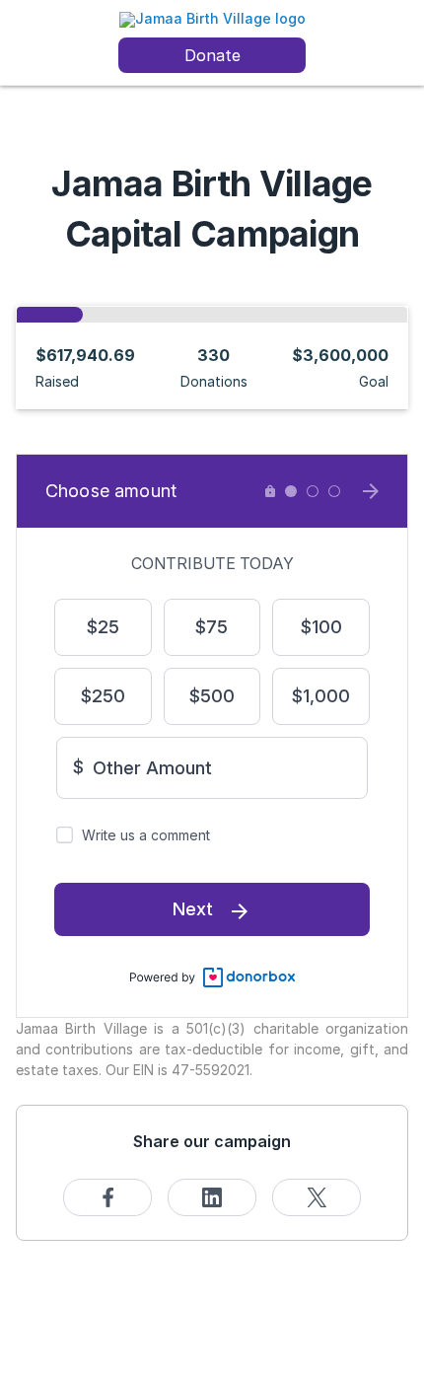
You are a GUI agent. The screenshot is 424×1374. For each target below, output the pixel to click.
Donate (212, 55)
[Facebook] (107, 1197)
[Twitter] (316, 1197)
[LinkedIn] (212, 1197)
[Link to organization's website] (212, 18)
